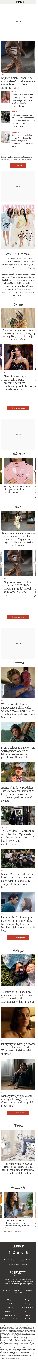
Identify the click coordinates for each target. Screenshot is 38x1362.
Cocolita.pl (9, 1307)
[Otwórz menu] (2, 2)
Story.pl (27, 1319)
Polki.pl (27, 1300)
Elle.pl (9, 1300)
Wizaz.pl (27, 1315)
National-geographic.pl (9, 1319)
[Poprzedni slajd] (1, 357)
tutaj (17, 1358)
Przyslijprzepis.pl (27, 1307)
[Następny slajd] (34, 357)
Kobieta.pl (27, 1304)
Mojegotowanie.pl (9, 1315)
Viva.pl (27, 1311)
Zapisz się (18, 165)
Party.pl (9, 1304)
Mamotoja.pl (9, 1311)
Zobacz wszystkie (18, 408)
